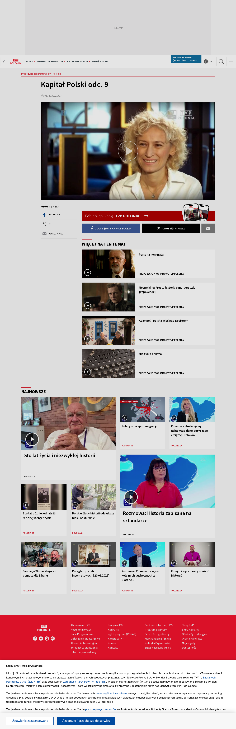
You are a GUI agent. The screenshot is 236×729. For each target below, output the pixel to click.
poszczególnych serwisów (111, 693)
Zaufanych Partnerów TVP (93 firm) (84, 681)
